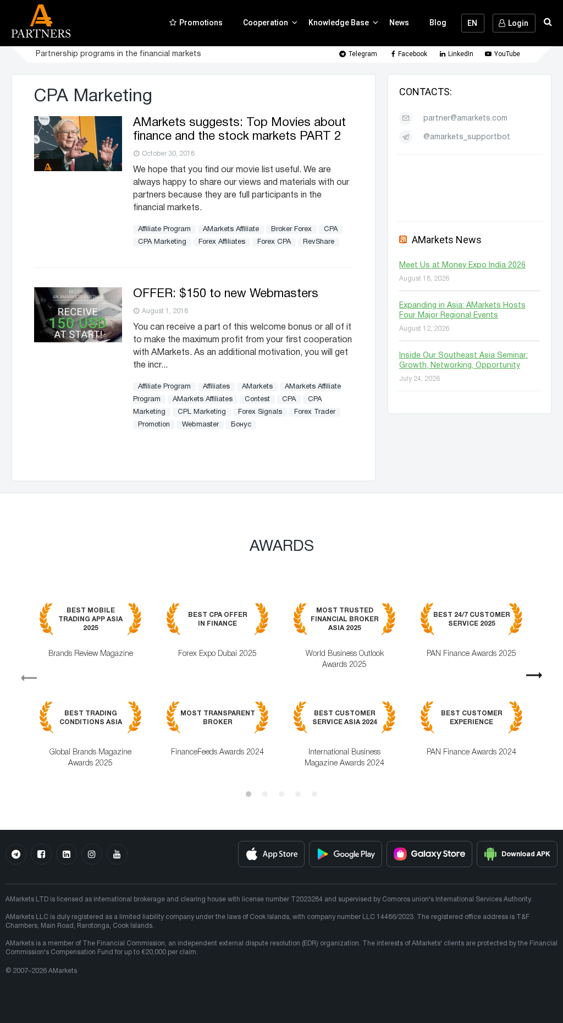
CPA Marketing (162, 242)
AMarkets (257, 387)
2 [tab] (265, 794)
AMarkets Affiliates (203, 399)
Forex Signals (260, 412)
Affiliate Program (164, 229)
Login (518, 23)
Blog (437, 22)
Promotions (201, 22)
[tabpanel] (281, 693)
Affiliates (216, 387)
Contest (257, 399)
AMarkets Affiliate (231, 229)
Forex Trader (314, 412)
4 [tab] (298, 794)
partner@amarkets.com (465, 118)
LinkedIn (460, 54)
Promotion (154, 425)
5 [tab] (314, 794)
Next (539, 679)
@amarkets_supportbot (466, 137)
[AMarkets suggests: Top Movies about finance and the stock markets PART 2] (78, 169)
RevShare (318, 242)
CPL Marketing (202, 412)
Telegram (363, 54)
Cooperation (265, 22)
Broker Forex (291, 229)
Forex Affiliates (221, 242)
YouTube (507, 54)
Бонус (241, 425)
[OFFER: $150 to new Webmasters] (78, 340)
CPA (331, 229)
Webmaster (200, 425)
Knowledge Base (338, 22)
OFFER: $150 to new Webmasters (225, 293)
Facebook (412, 54)
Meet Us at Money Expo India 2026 (462, 265)
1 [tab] (248, 794)
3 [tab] (281, 794)
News (399, 22)
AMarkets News (447, 239)
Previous (24, 674)
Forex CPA (274, 242)
